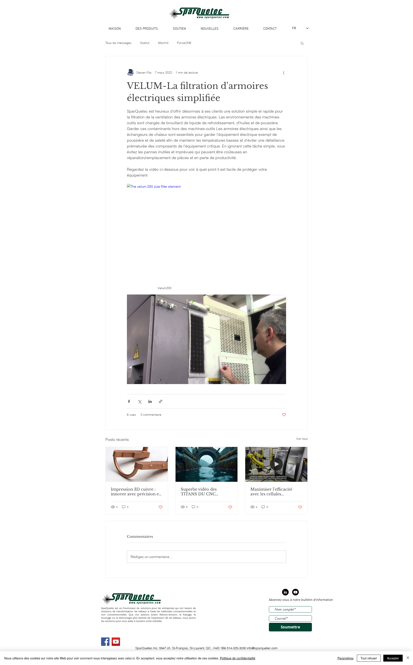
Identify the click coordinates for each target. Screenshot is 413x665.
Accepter (393, 658)
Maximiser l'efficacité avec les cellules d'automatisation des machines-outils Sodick (273, 491)
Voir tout (302, 439)
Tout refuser (369, 658)
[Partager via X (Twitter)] (139, 401)
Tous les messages (118, 43)
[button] (302, 43)
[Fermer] (407, 658)
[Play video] (206, 339)
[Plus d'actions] (283, 72)
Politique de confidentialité (237, 658)
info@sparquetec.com (262, 648)
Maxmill (163, 43)
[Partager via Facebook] (129, 401)
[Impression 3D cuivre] (137, 464)
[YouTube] (116, 641)
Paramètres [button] (345, 658)
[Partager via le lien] (161, 401)
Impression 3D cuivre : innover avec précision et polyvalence (135, 491)
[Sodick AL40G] (207, 464)
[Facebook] (105, 641)
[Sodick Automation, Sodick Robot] (276, 464)
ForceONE (184, 43)
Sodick (144, 43)
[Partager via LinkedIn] (150, 401)
